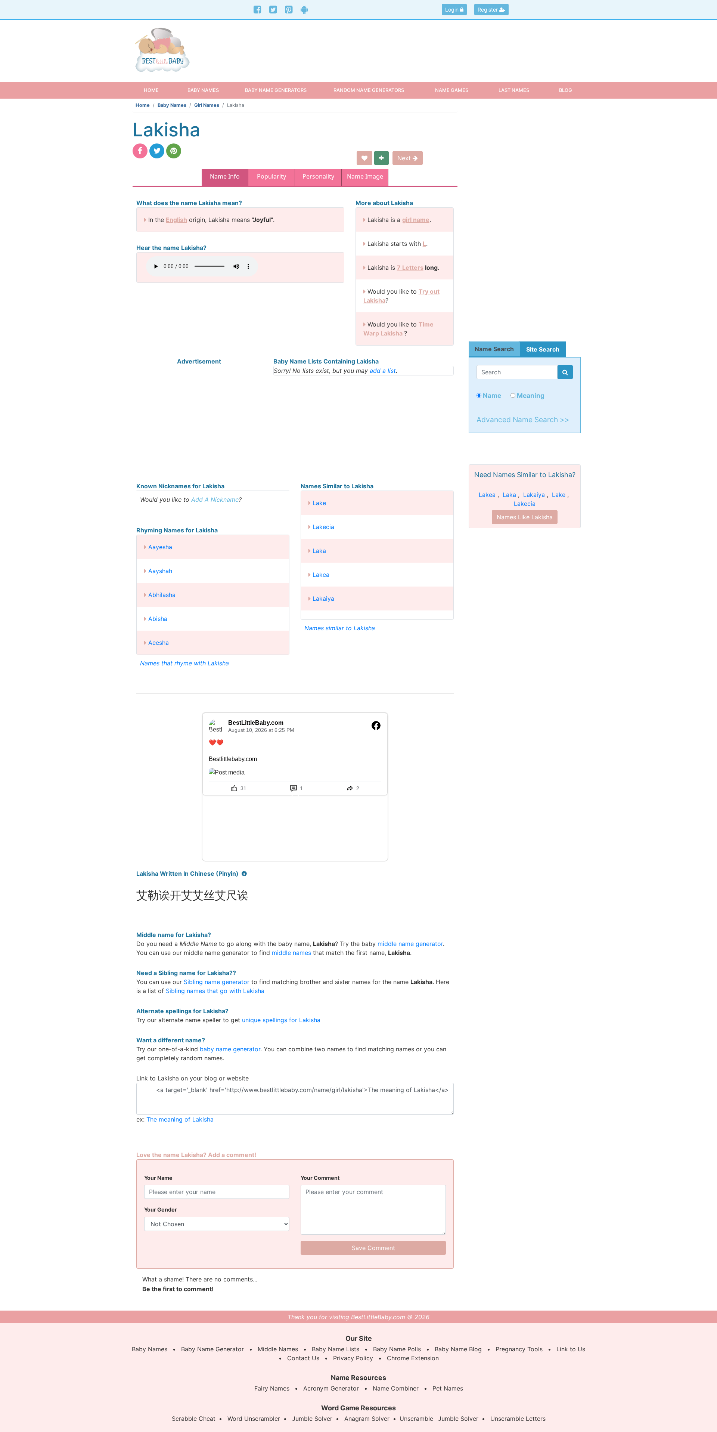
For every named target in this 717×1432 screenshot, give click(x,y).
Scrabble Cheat (193, 1418)
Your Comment (320, 1178)
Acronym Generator (331, 1388)
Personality (318, 176)
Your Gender (160, 1209)
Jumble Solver (312, 1418)
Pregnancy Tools (519, 1349)
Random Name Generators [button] (368, 90)
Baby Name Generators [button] (276, 90)
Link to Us (570, 1349)
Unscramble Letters (518, 1418)
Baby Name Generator (212, 1349)
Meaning (529, 395)
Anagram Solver (366, 1418)
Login (452, 9)
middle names (291, 952)
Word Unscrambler (253, 1418)
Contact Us (303, 1358)
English (176, 219)
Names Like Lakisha (525, 517)
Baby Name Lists (335, 1349)
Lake (319, 503)
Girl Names (206, 105)
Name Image (365, 176)
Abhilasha (162, 595)
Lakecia (323, 527)
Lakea (321, 574)
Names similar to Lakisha (339, 628)
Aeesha (158, 642)
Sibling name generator (216, 982)
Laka (319, 550)
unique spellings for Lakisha (281, 1020)
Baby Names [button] (203, 90)
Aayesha (160, 547)
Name (491, 395)
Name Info (225, 176)
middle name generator (410, 943)
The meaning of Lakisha (180, 1119)
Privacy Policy (353, 1358)
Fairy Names (271, 1388)
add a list (383, 370)
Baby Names (172, 105)
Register (488, 9)
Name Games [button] (451, 90)
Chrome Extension (413, 1358)
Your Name (158, 1178)
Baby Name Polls (397, 1349)
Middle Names (278, 1349)
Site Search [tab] (542, 349)
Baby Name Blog (458, 1349)
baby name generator (230, 1049)
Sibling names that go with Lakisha (215, 991)
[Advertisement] (416, 44)
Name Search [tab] (494, 349)
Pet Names (447, 1388)
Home (158, 90)
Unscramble (416, 1418)
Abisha (157, 618)
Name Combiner (396, 1388)
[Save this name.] (364, 158)
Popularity (271, 176)
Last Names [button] (514, 90)
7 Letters (410, 267)
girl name (415, 219)
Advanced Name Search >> (523, 419)
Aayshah (160, 571)
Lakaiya (323, 598)
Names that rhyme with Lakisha (184, 663)
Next (405, 158)
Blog (565, 90)
